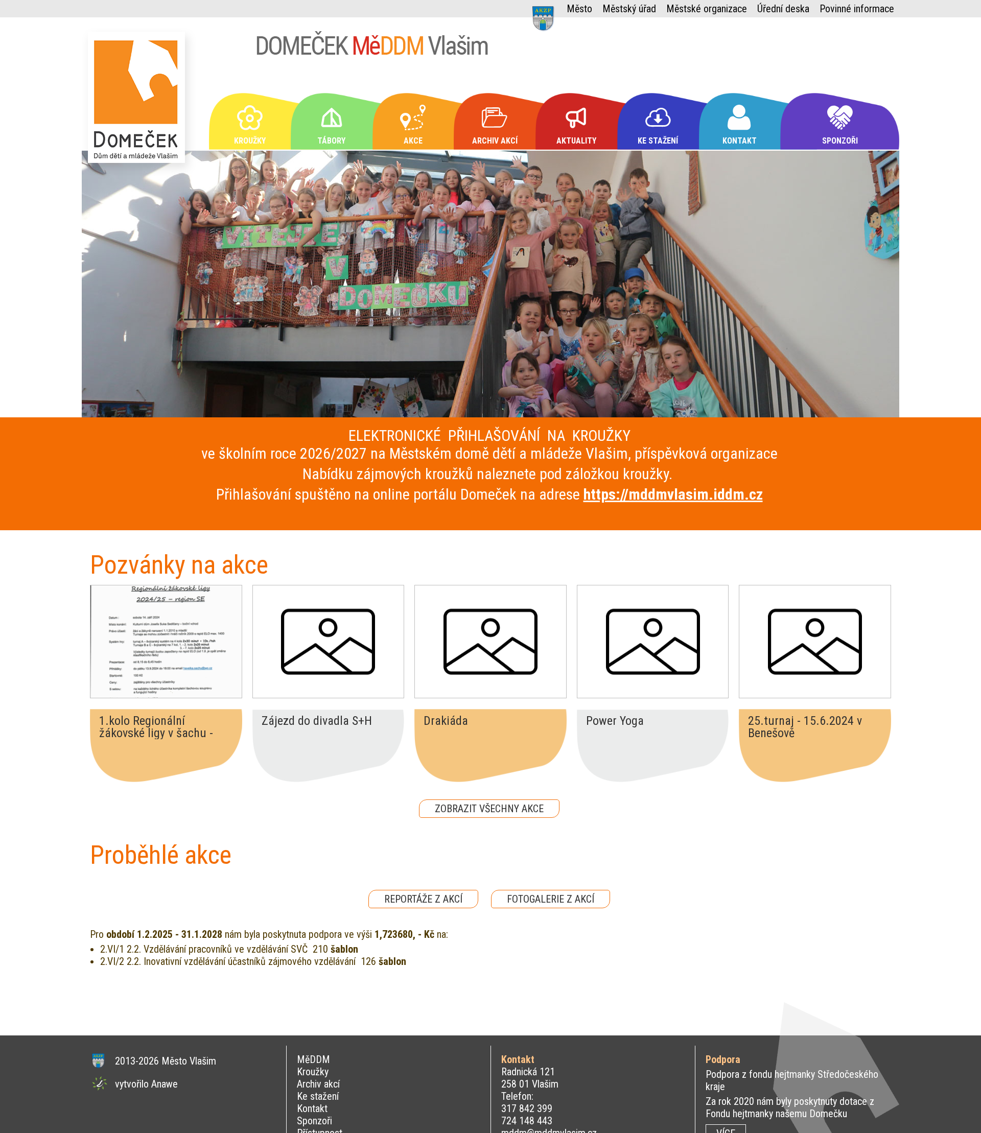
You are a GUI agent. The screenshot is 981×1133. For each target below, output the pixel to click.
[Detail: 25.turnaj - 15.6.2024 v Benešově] (815, 641)
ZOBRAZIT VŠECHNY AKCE (489, 808)
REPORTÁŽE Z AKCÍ (423, 899)
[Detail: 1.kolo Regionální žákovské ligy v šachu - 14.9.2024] (166, 641)
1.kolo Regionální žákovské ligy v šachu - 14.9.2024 (156, 727)
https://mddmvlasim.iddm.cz (673, 494)
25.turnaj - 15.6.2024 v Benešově (805, 727)
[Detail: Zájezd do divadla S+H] (328, 641)
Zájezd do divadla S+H (317, 721)
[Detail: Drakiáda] (490, 641)
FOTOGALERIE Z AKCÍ (550, 899)
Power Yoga (615, 721)
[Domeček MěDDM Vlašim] (139, 102)
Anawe (164, 1084)
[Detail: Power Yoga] (653, 641)
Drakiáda (446, 721)
